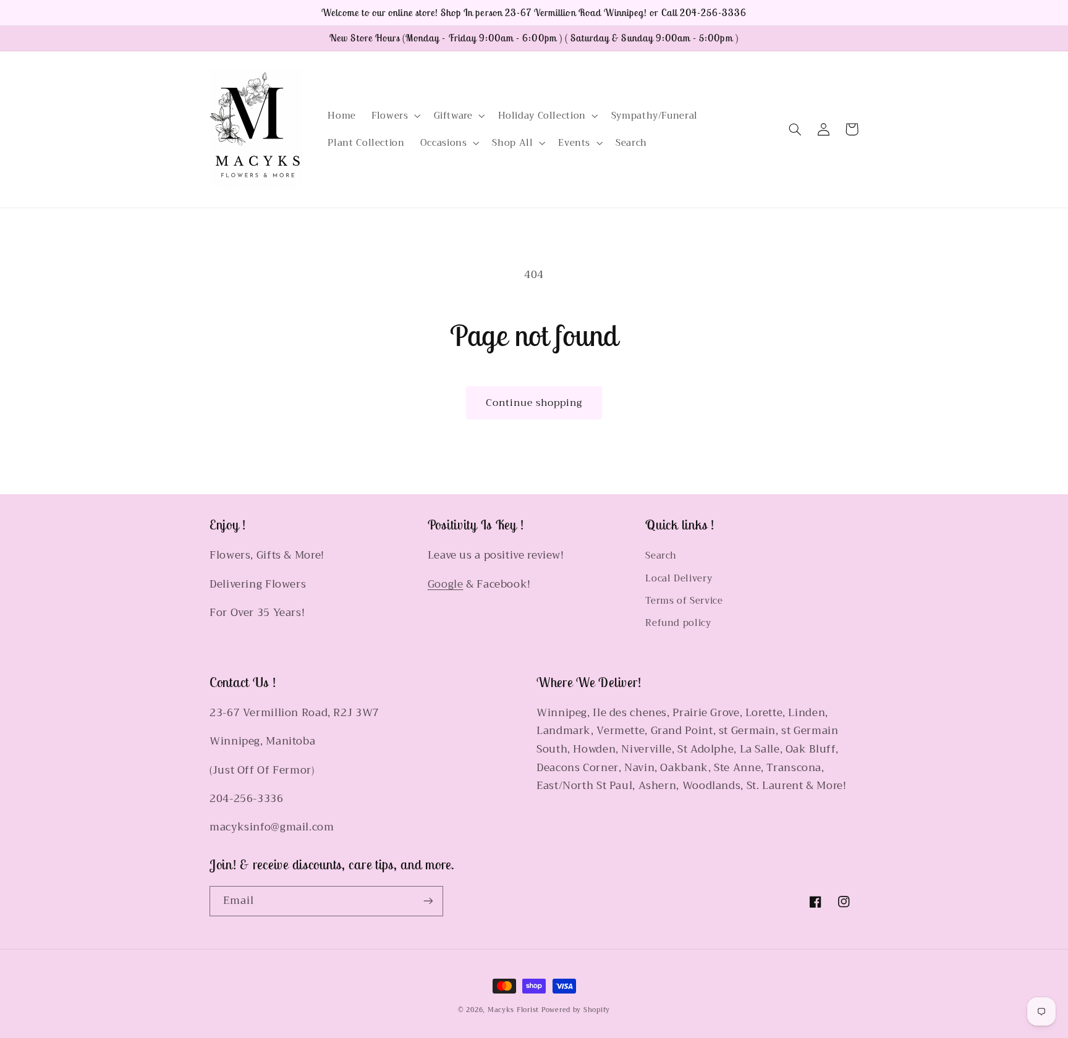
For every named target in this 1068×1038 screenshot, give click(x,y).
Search (661, 555)
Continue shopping (534, 402)
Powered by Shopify (575, 1010)
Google (446, 584)
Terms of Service (684, 601)
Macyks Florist (513, 1010)
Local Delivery (678, 578)
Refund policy (678, 623)
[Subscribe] (428, 901)
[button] (395, 115)
